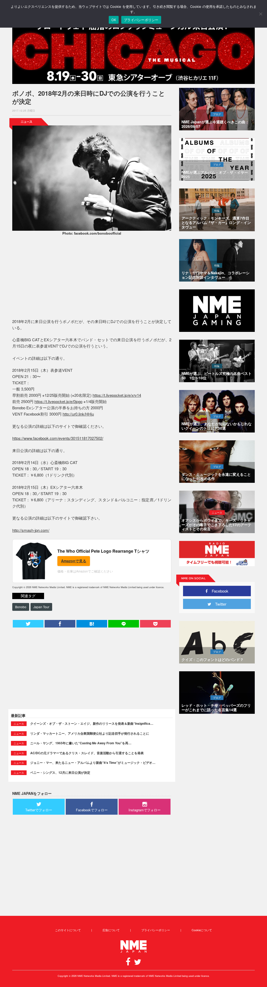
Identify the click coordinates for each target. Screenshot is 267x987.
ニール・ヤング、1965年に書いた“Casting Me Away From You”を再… (80, 743)
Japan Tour (41, 607)
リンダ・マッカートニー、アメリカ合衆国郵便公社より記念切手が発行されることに (89, 733)
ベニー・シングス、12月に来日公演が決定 (60, 772)
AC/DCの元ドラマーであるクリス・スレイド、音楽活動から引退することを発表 (87, 753)
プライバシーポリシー (155, 930)
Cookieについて (202, 930)
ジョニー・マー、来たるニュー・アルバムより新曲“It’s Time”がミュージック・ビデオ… (92, 762)
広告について (111, 930)
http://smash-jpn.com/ (30, 530)
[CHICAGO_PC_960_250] (133, 52)
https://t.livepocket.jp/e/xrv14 (117, 395)
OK (113, 20)
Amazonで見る (73, 560)
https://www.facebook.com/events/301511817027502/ (57, 438)
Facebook (218, 591)
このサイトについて (68, 930)
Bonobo (20, 607)
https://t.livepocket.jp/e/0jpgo (58, 401)
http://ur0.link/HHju (78, 414)
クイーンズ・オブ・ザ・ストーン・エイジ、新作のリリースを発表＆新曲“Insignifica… (91, 723)
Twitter (218, 604)
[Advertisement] (91, 277)
